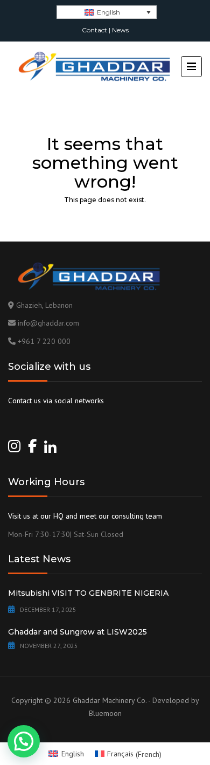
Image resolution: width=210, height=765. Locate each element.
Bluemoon (105, 713)
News (120, 30)
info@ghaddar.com (48, 323)
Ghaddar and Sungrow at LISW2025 (77, 632)
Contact (94, 30)
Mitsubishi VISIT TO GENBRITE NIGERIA (88, 593)
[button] (24, 741)
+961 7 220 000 (44, 341)
